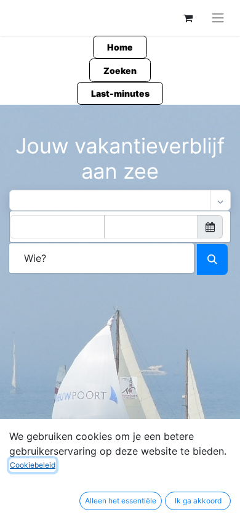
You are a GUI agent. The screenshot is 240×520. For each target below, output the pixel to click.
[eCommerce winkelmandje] (187, 18)
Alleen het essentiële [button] (120, 500)
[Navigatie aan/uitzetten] (218, 18)
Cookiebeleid (32, 464)
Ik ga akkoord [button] (198, 500)
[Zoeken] (212, 259)
